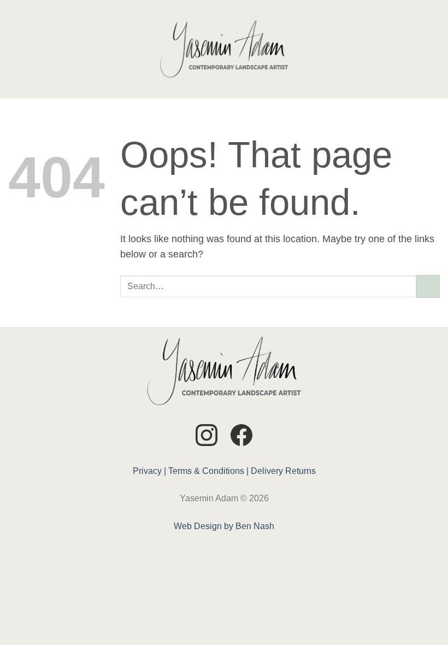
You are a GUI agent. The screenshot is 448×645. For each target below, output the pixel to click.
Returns (300, 471)
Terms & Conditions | (208, 471)
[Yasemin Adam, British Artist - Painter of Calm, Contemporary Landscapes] (224, 49)
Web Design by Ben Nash (224, 526)
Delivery (267, 471)
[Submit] (428, 286)
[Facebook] (241, 437)
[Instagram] (206, 437)
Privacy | (149, 471)
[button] (15, 49)
